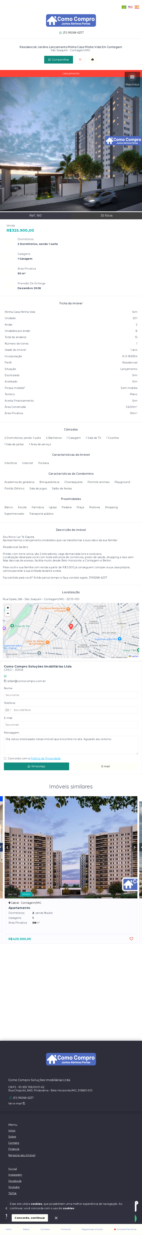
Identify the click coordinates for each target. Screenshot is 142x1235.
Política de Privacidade (46, 758)
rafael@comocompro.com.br (26, 681)
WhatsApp (38, 766)
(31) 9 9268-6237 (18, 676)
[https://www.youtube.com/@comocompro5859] (18, 7)
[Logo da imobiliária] (71, 1059)
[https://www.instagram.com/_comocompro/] (4, 7)
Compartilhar (60, 59)
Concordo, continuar (30, 1218)
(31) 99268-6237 (73, 32)
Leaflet (134, 656)
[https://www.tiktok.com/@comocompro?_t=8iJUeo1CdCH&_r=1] (24, 7)
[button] (8, 608)
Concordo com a (34, 758)
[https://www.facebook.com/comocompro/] (11, 7)
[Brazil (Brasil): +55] (8, 710)
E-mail (105, 766)
